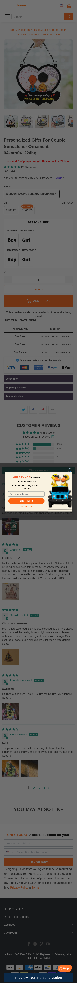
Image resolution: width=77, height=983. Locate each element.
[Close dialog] (69, 470)
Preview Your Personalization (38, 977)
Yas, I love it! (26, 500)
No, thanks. (26, 506)
